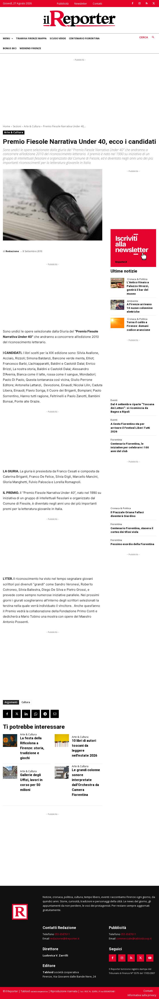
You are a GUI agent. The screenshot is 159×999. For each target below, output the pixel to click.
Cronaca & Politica (137, 279)
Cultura (26, 702)
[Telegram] (45, 714)
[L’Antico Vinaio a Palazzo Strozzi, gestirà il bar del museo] (117, 283)
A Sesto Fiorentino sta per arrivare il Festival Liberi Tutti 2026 (130, 427)
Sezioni (17, 126)
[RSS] (146, 3)
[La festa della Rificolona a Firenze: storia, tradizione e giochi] (10, 740)
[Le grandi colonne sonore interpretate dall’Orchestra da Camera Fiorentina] (62, 772)
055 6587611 (62, 934)
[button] (147, 37)
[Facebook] (132, 3)
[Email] (55, 714)
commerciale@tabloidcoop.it (134, 938)
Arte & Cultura (32, 126)
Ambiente (132, 300)
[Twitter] (153, 3)
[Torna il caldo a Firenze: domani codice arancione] (117, 323)
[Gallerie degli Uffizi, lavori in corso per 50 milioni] (10, 772)
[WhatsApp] (35, 714)
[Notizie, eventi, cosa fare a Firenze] (79, 18)
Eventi (114, 400)
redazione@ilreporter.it (64, 938)
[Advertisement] (79, 91)
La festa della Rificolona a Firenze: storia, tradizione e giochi (32, 748)
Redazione (12, 251)
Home (6, 126)
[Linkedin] (26, 714)
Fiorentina (116, 439)
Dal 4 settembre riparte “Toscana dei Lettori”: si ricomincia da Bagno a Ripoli (132, 408)
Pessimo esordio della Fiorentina (132, 544)
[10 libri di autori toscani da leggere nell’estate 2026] (62, 740)
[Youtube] (149, 958)
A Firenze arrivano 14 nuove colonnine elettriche (140, 308)
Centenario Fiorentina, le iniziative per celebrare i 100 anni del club (130, 447)
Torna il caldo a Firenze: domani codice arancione (138, 326)
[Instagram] (139, 3)
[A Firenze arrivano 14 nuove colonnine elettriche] (117, 305)
